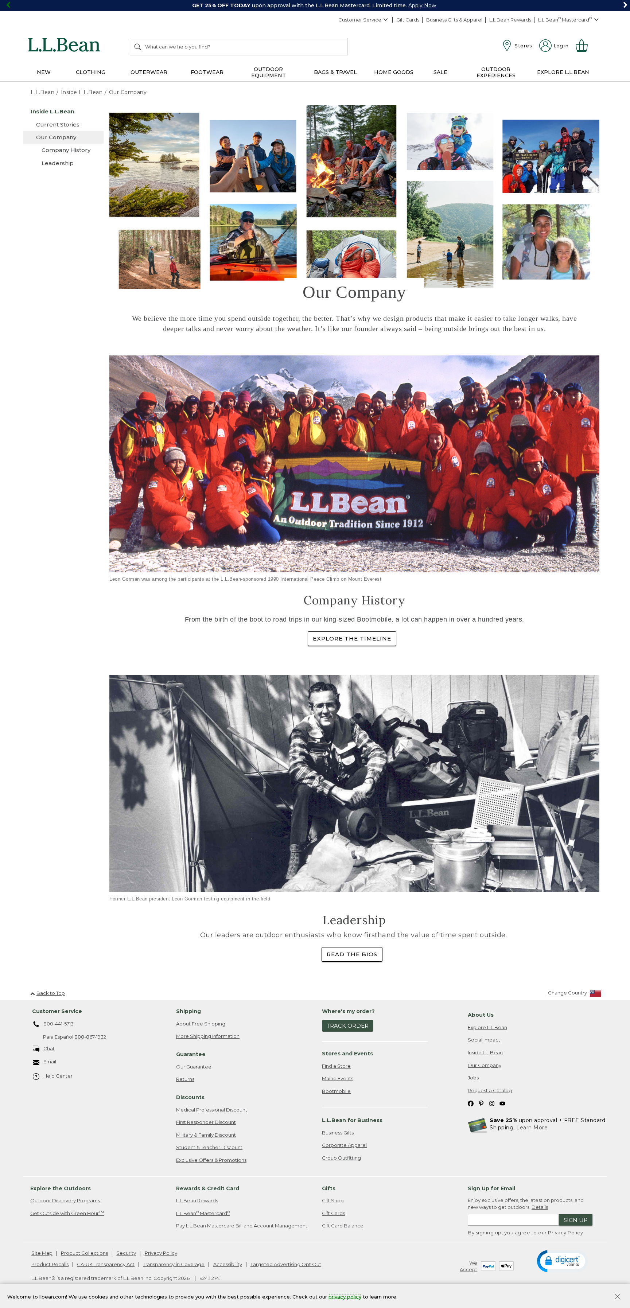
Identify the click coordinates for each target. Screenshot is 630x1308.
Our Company (484, 1065)
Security (126, 1253)
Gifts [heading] (328, 1188)
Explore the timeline (352, 638)
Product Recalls (50, 1264)
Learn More (532, 1127)
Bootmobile (336, 1091)
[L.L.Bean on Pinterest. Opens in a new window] (481, 1103)
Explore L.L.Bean (487, 1027)
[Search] (138, 46)
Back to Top (50, 993)
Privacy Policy (565, 1232)
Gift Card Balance (342, 1226)
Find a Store (336, 1066)
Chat (49, 1048)
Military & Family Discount (206, 1135)
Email (49, 1061)
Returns (185, 1079)
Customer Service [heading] (57, 1011)
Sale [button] (440, 72)
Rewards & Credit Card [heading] (207, 1188)
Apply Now (422, 5)
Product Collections (84, 1253)
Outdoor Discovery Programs (65, 1200)
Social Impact (484, 1040)
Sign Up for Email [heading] (491, 1188)
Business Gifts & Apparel (454, 20)
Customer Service (359, 20)
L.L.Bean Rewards (510, 20)
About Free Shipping (200, 1024)
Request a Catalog (490, 1090)
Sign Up (576, 1219)
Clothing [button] (90, 72)
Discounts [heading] (190, 1097)
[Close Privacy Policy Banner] (617, 1297)
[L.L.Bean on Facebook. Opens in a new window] (471, 1103)
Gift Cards (407, 20)
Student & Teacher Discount (209, 1147)
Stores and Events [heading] (347, 1053)
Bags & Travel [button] (335, 72)
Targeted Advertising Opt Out (285, 1264)
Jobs (473, 1078)
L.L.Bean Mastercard (203, 1213)
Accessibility (227, 1264)
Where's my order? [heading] (348, 1011)
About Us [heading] (481, 1015)
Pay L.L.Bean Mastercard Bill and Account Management (241, 1226)
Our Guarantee (193, 1067)
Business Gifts (338, 1133)
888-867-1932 (90, 1037)
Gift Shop (333, 1200)
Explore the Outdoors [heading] (60, 1188)
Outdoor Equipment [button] (268, 72)
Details (540, 1207)
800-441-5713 (58, 1024)
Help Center (58, 1076)
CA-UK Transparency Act (106, 1264)
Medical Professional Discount (211, 1110)
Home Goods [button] (393, 72)
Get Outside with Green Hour (67, 1213)
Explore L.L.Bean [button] (563, 72)
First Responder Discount (206, 1122)
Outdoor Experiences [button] (496, 72)
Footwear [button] (207, 72)
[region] (315, 5)
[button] (562, 1260)
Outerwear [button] (149, 72)
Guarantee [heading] (191, 1054)
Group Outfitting (341, 1158)
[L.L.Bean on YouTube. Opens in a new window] (502, 1103)
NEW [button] (44, 72)
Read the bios (352, 954)
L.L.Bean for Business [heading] (352, 1120)
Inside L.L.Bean (485, 1052)
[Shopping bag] (585, 45)
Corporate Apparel (344, 1145)
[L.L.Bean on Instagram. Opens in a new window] (492, 1103)
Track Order (348, 1025)
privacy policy (344, 1296)
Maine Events (337, 1078)
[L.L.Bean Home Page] (66, 46)
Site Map (41, 1253)
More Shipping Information (208, 1036)
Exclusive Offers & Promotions (211, 1160)
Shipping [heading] (188, 1011)
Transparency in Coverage (174, 1264)
